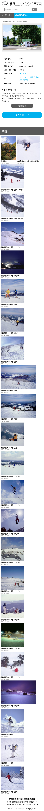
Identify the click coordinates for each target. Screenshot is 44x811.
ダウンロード (22, 115)
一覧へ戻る (7, 15)
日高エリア (23, 73)
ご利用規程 (22, 106)
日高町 (32, 77)
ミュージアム (24, 77)
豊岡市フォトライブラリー (16, 809)
